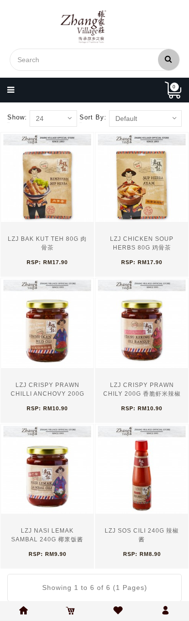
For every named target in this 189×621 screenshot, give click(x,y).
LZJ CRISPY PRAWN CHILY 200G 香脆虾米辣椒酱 (142, 394)
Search (168, 59)
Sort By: (93, 117)
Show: (17, 117)
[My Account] (160, 90)
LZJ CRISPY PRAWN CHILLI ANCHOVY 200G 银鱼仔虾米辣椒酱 (47, 394)
